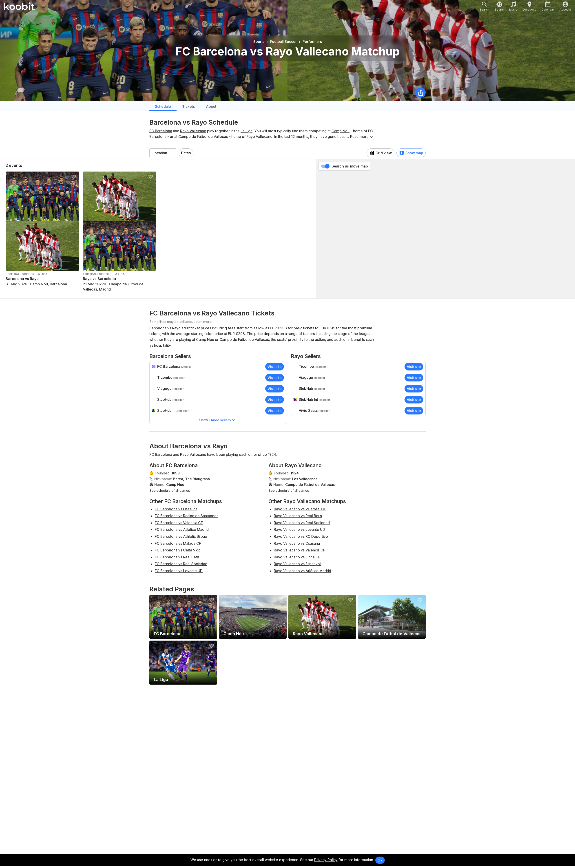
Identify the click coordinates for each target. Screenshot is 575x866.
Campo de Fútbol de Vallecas (203, 136)
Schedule (163, 106)
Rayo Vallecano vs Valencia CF (299, 550)
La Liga (246, 131)
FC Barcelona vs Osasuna (176, 509)
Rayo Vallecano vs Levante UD (299, 529)
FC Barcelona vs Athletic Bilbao (181, 536)
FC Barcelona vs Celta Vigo (178, 550)
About (211, 106)
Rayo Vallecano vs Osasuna (297, 543)
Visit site (275, 366)
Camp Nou (340, 131)
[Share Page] (421, 93)
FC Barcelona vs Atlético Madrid (182, 529)
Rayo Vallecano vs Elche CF (297, 557)
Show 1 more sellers (215, 420)
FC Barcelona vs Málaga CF (178, 543)
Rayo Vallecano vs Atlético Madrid (302, 571)
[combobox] (162, 153)
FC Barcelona (160, 131)
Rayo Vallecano (193, 131)
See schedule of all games (169, 490)
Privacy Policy (326, 859)
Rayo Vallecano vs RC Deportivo (301, 536)
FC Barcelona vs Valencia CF (179, 522)
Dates (186, 153)
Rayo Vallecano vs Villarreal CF (300, 509)
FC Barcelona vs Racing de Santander (186, 515)
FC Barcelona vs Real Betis (177, 557)
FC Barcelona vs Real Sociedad (181, 564)
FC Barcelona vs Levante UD (179, 571)
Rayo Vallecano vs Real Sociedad (302, 522)
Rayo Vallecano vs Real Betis (298, 515)
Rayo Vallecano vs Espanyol (297, 564)
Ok (380, 860)
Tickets (188, 106)
